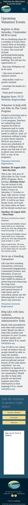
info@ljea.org (8, 343)
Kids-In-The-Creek (11, 119)
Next (27, 2)
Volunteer (14, 422)
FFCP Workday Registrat (12, 98)
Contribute (14, 417)
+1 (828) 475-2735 (8, 493)
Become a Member (14, 412)
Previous (1, 2)
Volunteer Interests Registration (10, 162)
